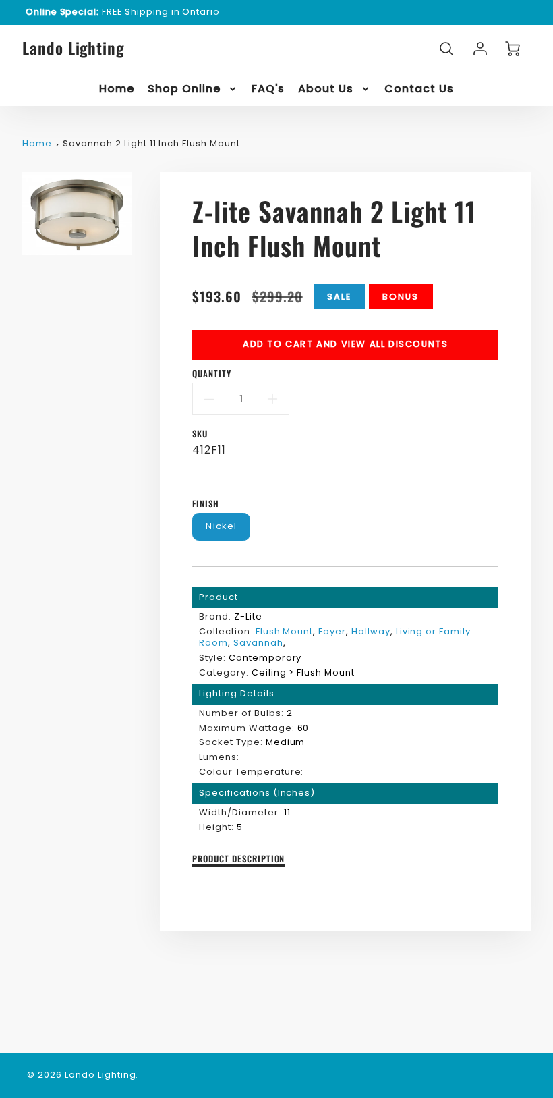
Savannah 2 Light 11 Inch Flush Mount (151, 143)
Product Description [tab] (238, 859)
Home (116, 89)
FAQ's (268, 89)
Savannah (258, 642)
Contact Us (419, 89)
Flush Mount (285, 631)
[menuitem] (116, 89)
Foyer (332, 631)
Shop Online (184, 89)
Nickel (221, 526)
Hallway (370, 631)
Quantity (211, 374)
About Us (325, 89)
